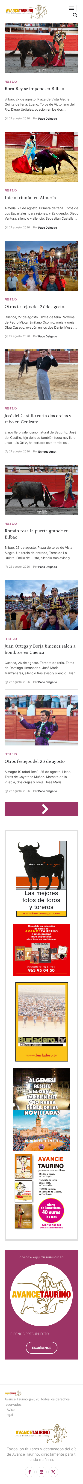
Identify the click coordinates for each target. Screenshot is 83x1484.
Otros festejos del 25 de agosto (35, 761)
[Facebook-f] (30, 1472)
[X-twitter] (53, 1472)
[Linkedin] (41, 1472)
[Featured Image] (41, 48)
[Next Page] (47, 809)
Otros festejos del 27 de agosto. (35, 306)
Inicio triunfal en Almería (30, 197)
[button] (71, 8)
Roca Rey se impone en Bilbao (34, 88)
